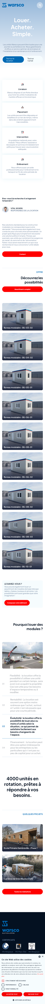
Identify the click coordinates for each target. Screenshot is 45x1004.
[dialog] (22, 979)
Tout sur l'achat (31, 59)
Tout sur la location (10, 59)
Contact (22, 254)
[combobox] (39, 957)
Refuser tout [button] (33, 994)
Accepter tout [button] (11, 994)
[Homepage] (13, 5)
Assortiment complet (22, 289)
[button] (22, 1000)
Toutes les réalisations (22, 865)
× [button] (42, 956)
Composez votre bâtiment (17, 603)
